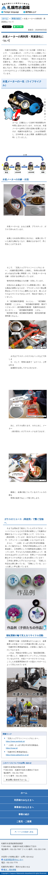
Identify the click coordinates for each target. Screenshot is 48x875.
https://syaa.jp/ (12, 748)
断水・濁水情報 (10, 870)
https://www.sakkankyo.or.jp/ (17, 755)
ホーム (5, 19)
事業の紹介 (16, 19)
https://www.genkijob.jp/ (15, 741)
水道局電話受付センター (13, 860)
